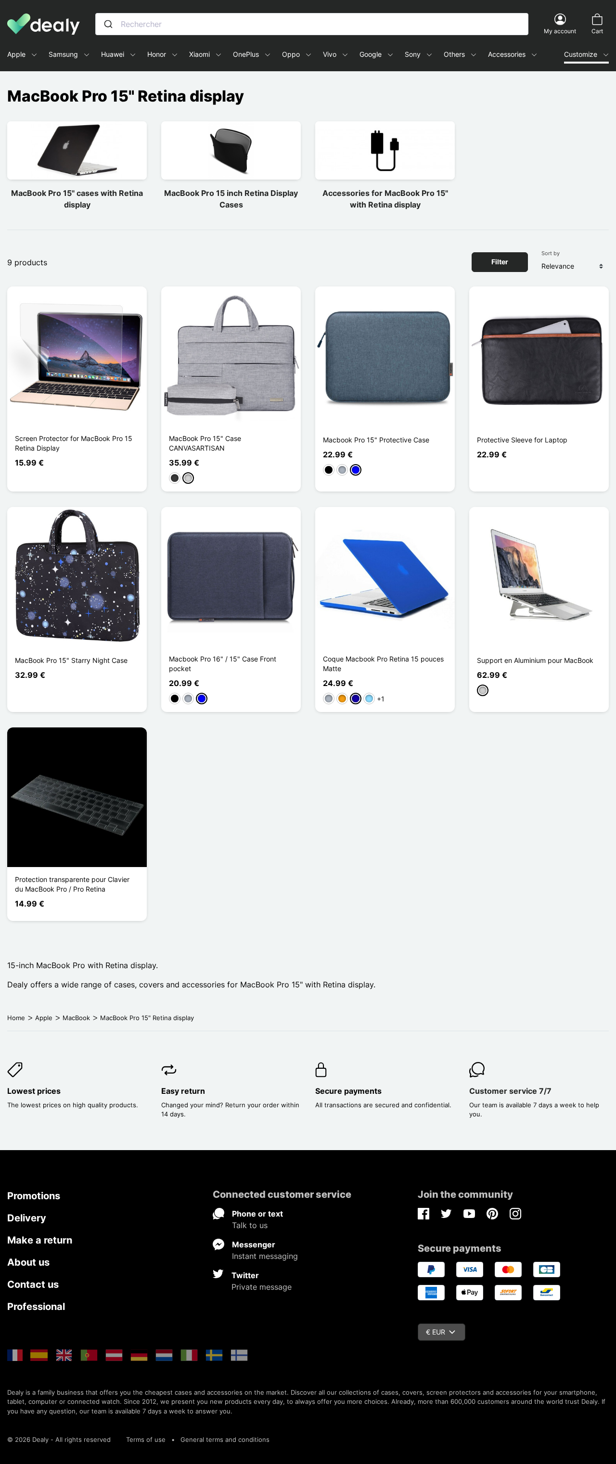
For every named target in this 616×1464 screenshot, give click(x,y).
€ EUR (435, 1332)
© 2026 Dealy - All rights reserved (59, 1439)
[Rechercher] (108, 24)
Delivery (26, 1218)
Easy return (183, 1091)
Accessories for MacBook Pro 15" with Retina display (385, 198)
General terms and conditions (225, 1439)
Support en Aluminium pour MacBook (535, 660)
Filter (499, 262)
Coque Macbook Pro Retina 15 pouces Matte (383, 664)
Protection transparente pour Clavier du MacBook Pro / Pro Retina (72, 884)
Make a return (39, 1240)
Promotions (33, 1196)
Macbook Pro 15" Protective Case (376, 440)
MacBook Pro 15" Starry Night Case (71, 660)
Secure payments (348, 1091)
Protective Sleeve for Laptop (522, 440)
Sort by (550, 253)
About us (28, 1262)
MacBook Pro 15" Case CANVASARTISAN (205, 443)
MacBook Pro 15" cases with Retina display (77, 198)
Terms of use (146, 1439)
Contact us (33, 1284)
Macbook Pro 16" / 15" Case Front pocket (222, 664)
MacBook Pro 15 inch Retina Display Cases (231, 198)
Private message (261, 1287)
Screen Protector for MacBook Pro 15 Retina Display (73, 443)
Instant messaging (265, 1256)
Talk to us (250, 1225)
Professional (36, 1306)
